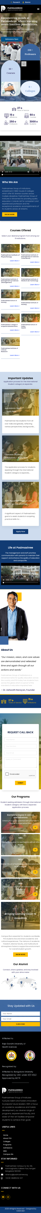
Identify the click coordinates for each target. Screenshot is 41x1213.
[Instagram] (8, 1197)
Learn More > (15, 261)
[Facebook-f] (3, 1197)
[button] (38, 9)
